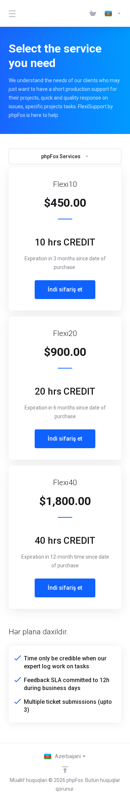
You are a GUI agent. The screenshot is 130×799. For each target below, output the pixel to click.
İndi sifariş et (65, 289)
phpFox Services (61, 156)
